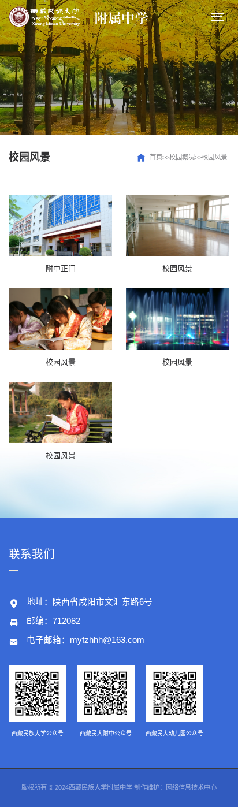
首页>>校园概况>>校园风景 (188, 157)
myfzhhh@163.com (107, 640)
